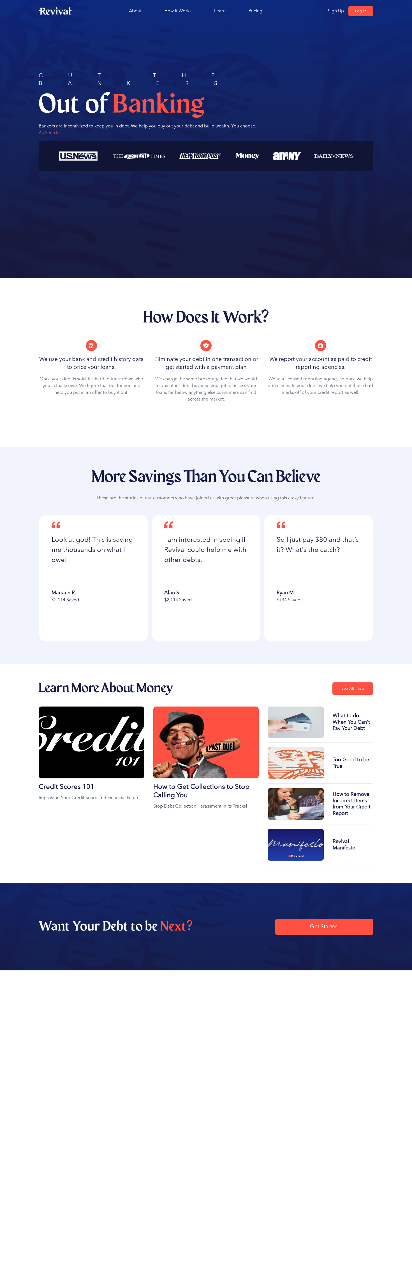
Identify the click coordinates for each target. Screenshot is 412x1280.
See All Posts (352, 689)
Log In (361, 11)
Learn (220, 11)
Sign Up (336, 11)
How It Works (178, 11)
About (135, 11)
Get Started (324, 927)
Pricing (255, 11)
